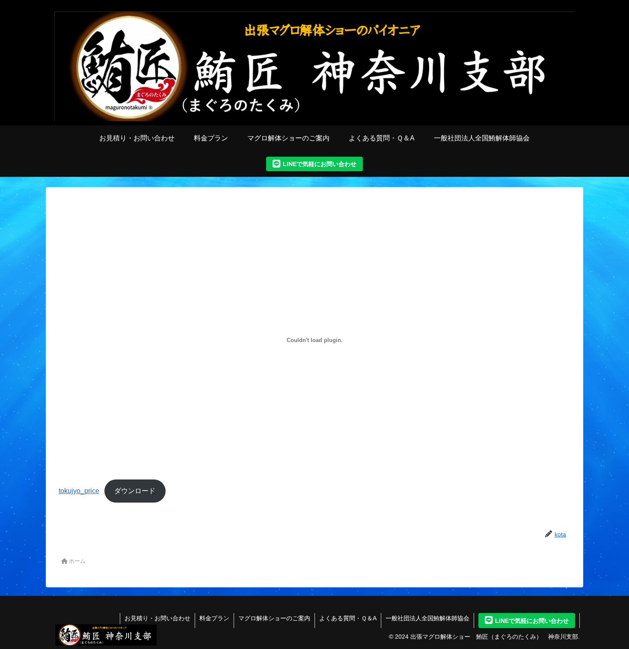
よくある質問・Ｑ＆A (348, 618)
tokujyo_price (79, 490)
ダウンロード (134, 490)
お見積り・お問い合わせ (157, 618)
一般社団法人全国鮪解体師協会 (427, 618)
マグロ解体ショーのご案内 (274, 618)
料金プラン (214, 618)
